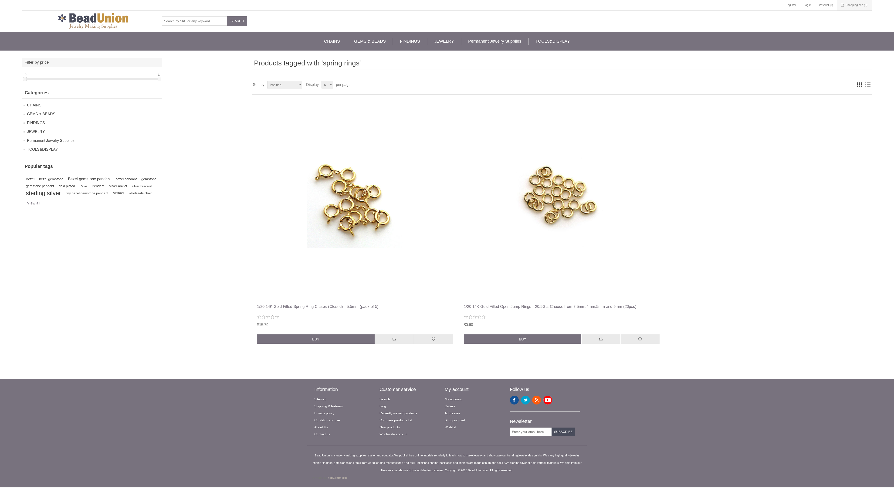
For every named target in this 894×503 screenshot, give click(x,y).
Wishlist (450, 427)
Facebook (514, 400)
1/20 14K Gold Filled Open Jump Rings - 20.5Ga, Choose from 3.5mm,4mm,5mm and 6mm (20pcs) (550, 306)
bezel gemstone (51, 179)
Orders (450, 406)
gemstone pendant (40, 186)
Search (237, 21)
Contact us (322, 434)
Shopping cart (455, 420)
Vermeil (118, 193)
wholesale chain (140, 193)
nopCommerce (338, 477)
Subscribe (563, 432)
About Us (321, 427)
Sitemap (320, 399)
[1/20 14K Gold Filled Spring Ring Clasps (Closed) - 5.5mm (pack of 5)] (355, 199)
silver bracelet (142, 186)
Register (791, 5)
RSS (536, 400)
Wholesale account (393, 434)
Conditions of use (327, 420)
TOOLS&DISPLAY (552, 41)
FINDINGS (410, 41)
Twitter (525, 400)
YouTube (547, 400)
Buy (315, 339)
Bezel (30, 179)
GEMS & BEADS (370, 41)
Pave (83, 186)
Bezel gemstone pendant (89, 179)
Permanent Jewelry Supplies (494, 41)
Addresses (452, 413)
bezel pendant (126, 179)
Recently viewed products (398, 413)
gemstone (148, 179)
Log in (808, 5)
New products (389, 427)
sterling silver (43, 193)
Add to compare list (394, 339)
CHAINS (332, 41)
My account (453, 399)
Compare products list (395, 420)
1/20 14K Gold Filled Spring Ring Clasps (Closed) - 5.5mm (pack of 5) (318, 306)
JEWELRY (444, 41)
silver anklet (118, 186)
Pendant (98, 186)
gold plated (67, 186)
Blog (382, 406)
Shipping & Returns (328, 406)
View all (33, 203)
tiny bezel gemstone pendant (87, 193)
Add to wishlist (433, 339)
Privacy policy (324, 413)
